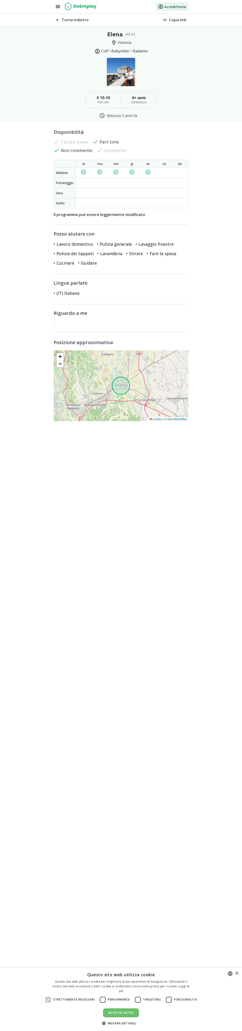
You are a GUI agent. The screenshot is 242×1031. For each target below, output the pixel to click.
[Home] (80, 6)
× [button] (236, 973)
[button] (60, 356)
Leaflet (157, 419)
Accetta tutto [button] (121, 1013)
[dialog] (121, 999)
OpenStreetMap (177, 419)
